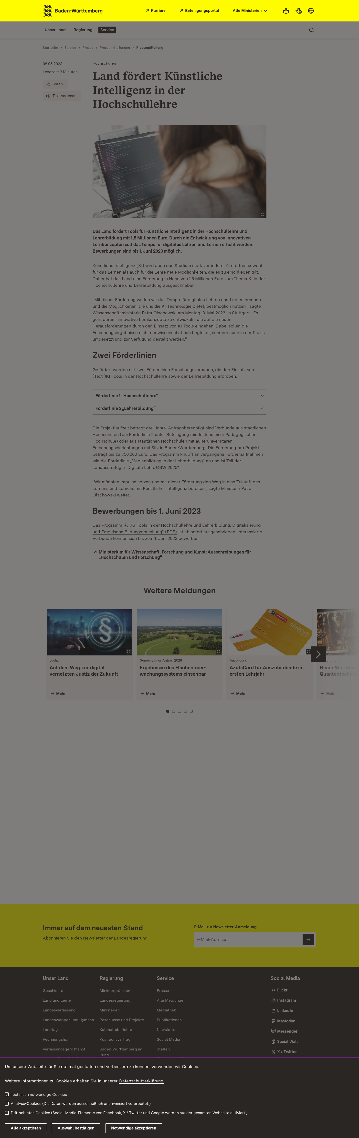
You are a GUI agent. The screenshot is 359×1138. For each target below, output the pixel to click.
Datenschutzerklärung (141, 1080)
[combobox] (250, 11)
